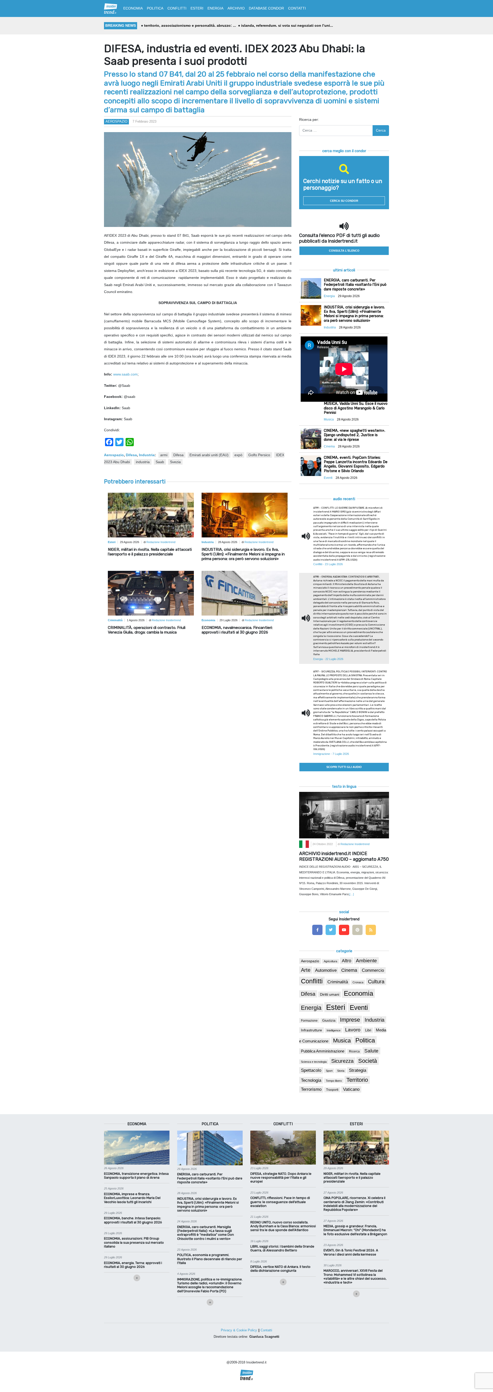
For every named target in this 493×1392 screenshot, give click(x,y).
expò (238, 455)
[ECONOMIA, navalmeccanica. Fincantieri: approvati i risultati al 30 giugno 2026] (245, 595)
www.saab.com (125, 374)
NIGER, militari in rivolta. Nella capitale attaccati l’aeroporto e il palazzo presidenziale (150, 551)
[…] (351, 894)
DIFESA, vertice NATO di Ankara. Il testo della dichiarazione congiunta (280, 1268)
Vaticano (351, 1089)
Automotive (326, 970)
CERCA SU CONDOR (344, 200)
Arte (305, 970)
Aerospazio (116, 121)
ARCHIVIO (236, 8)
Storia (340, 1070)
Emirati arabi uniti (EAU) (209, 455)
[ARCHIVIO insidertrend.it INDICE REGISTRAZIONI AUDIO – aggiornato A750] (344, 815)
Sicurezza (342, 1061)
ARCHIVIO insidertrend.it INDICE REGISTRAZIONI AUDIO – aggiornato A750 (344, 856)
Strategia (357, 1070)
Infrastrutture (311, 1030)
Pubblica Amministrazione (322, 1051)
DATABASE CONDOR (266, 8)
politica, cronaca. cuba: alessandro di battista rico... (289, 25)
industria (143, 462)
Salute (371, 1051)
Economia (358, 993)
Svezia (175, 462)
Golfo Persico (259, 455)
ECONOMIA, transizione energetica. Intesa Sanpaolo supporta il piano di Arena (136, 1175)
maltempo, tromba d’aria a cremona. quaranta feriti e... (191, 25)
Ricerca (354, 1051)
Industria (147, 455)
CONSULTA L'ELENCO (344, 250)
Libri (368, 1030)
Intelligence (333, 1030)
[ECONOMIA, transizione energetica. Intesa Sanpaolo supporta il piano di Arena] (136, 1147)
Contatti (266, 1330)
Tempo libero (334, 1080)
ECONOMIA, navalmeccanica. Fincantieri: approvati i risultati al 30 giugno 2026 (237, 630)
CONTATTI (297, 8)
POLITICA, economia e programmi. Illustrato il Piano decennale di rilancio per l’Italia (209, 1259)
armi (163, 455)
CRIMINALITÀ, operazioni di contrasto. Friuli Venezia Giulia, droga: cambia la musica (146, 630)
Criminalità (337, 981)
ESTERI (197, 8)
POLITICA (155, 8)
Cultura (376, 981)
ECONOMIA (133, 8)
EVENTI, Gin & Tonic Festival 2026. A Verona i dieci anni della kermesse (351, 1252)
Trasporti (332, 1090)
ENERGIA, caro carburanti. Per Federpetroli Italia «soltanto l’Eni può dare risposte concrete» (209, 1178)
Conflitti (312, 981)
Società (367, 1061)
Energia (311, 1007)
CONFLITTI (176, 8)
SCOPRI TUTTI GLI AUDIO (344, 766)
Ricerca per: (309, 119)
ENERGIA (215, 8)
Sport (329, 1070)
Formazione (309, 1020)
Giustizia (328, 1020)
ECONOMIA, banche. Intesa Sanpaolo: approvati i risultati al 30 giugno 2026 (133, 1220)
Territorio (357, 1080)
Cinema (349, 970)
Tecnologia (311, 1080)
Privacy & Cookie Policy (239, 1330)
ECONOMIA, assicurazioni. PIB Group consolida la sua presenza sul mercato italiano (134, 1242)
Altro (346, 960)
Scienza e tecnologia (314, 1061)
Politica (365, 1040)
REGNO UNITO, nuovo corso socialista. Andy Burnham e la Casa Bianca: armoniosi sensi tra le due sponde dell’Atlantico (283, 1226)
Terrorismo (311, 1089)
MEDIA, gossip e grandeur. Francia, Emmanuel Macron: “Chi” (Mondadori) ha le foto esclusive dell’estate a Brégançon (355, 1230)
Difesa (131, 455)
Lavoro (353, 1029)
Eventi (359, 1007)
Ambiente (366, 960)
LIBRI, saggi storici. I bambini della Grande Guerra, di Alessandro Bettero (282, 1248)
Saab (160, 462)
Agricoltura (330, 961)
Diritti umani (329, 994)
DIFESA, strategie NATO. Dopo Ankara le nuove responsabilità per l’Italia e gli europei (280, 1178)
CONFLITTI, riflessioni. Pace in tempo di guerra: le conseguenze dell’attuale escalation (280, 1202)
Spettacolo (311, 1070)
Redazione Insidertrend (160, 542)
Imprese (350, 1019)
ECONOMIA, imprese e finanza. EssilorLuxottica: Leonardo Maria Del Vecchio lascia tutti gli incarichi (132, 1198)
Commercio (373, 970)
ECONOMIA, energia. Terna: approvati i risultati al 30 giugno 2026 (133, 1265)
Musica (342, 1041)
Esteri (335, 1007)
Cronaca (358, 982)
